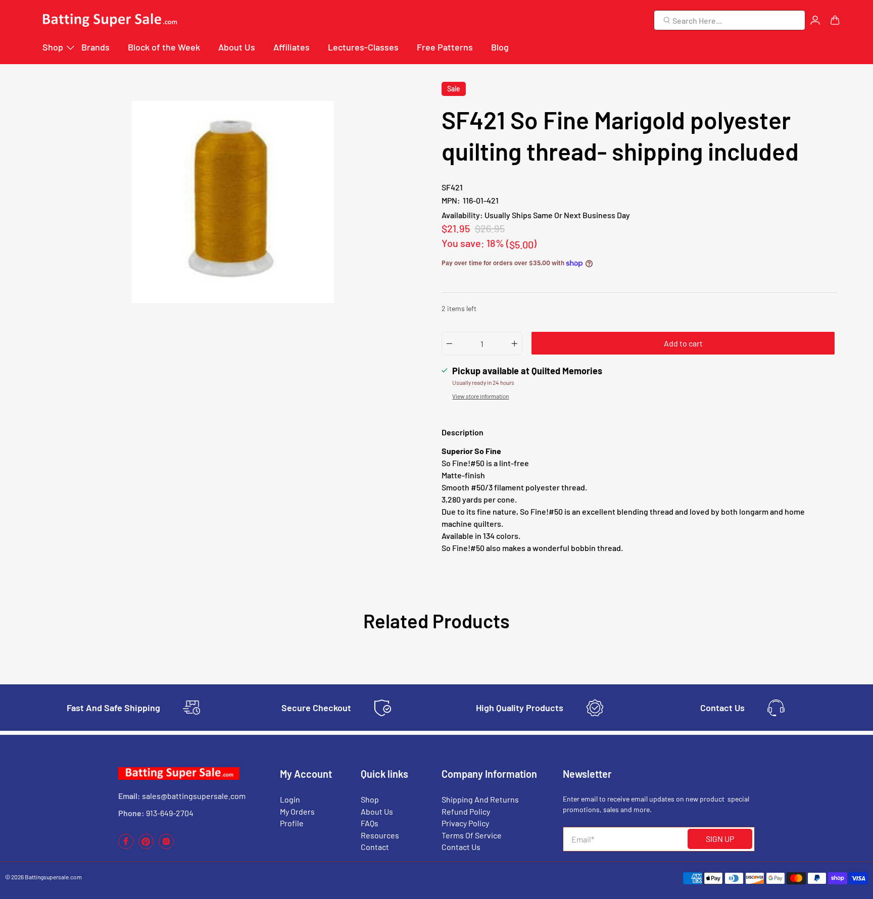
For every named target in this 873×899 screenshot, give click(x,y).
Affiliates (291, 47)
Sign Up (720, 838)
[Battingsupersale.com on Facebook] (125, 846)
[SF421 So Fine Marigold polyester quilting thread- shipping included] (233, 202)
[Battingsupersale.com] (109, 20)
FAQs (369, 823)
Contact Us (461, 847)
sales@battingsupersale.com (194, 796)
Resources (380, 835)
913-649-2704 (169, 813)
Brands (95, 47)
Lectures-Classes (363, 47)
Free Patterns (445, 47)
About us (377, 811)
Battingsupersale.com (53, 876)
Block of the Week (164, 47)
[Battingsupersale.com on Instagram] (166, 846)
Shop (52, 47)
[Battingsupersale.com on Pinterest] (146, 846)
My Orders (297, 811)
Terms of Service (472, 835)
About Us (236, 47)
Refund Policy (466, 811)
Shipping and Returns (480, 799)
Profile (292, 823)
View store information (480, 395)
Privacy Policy (465, 823)
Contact (375, 847)
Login (290, 799)
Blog (500, 47)
